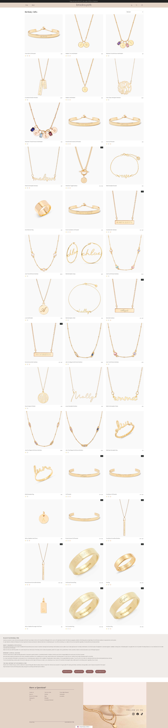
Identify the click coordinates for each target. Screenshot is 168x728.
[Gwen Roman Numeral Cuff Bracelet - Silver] (68, 143)
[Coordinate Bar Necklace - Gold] (106, 232)
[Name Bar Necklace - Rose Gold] (110, 320)
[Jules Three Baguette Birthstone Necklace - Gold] (66, 452)
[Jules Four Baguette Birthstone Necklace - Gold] (25, 452)
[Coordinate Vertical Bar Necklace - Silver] (108, 540)
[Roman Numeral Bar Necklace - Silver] (27, 364)
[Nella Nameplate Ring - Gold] (25, 496)
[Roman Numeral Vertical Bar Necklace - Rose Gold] (29, 584)
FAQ (30, 700)
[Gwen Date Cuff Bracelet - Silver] (27, 55)
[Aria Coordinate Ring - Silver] (68, 628)
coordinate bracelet (43, 654)
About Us (31, 694)
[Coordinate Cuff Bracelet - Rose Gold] (110, 496)
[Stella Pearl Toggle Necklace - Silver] (68, 188)
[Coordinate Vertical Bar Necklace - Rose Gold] (110, 540)
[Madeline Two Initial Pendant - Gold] (66, 55)
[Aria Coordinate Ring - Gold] (66, 628)
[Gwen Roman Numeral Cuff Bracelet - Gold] (66, 143)
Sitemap (46, 694)
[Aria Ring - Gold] (106, 584)
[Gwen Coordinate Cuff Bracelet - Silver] (68, 232)
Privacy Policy (31, 722)
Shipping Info (32, 698)
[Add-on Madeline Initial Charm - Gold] (25, 540)
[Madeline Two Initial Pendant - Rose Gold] (70, 55)
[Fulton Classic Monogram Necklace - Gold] (106, 99)
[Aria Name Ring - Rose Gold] (110, 628)
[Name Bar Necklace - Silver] (108, 320)
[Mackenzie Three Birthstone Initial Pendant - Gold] (25, 143)
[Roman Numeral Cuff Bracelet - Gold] (66, 540)
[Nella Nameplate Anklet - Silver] (68, 320)
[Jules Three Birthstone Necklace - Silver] (27, 276)
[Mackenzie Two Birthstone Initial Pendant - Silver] (108, 55)
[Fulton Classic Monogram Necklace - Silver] (108, 99)
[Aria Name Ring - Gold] (106, 628)
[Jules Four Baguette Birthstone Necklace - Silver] (27, 452)
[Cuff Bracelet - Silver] (68, 496)
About (33, 5)
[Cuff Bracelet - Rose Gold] (70, 496)
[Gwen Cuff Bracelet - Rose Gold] (110, 143)
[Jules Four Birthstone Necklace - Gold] (106, 276)
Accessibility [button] (62, 696)
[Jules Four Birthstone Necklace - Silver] (108, 276)
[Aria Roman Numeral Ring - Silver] (68, 584)
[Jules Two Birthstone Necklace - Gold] (106, 364)
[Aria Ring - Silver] (108, 584)
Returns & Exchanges (33, 696)
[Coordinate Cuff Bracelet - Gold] (106, 496)
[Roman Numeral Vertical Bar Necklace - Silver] (27, 584)
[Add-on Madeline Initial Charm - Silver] (27, 540)
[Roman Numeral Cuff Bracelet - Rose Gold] (70, 540)
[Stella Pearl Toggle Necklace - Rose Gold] (70, 188)
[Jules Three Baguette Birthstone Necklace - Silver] (68, 452)
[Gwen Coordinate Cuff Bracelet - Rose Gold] (70, 232)
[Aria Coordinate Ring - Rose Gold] (70, 628)
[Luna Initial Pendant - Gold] (25, 320)
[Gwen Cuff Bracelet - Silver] (108, 143)
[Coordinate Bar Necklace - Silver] (108, 232)
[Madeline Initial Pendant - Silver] (68, 99)
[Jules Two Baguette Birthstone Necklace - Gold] (66, 364)
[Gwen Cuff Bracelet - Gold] (106, 143)
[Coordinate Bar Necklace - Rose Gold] (110, 232)
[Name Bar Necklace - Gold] (106, 320)
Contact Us (31, 692)
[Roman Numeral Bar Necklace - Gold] (25, 364)
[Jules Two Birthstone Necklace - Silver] (108, 364)
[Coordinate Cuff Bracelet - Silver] (108, 496)
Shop (26, 5)
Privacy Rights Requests (64, 692)
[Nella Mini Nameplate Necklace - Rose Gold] (29, 188)
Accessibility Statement (49, 700)
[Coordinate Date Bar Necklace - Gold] (25, 99)
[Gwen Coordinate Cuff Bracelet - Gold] (66, 232)
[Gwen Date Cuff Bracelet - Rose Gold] (29, 55)
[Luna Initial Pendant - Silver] (27, 320)
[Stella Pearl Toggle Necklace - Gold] (66, 188)
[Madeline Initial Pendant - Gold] (66, 99)
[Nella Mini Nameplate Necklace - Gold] (25, 188)
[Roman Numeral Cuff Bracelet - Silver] (68, 540)
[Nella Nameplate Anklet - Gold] (66, 320)
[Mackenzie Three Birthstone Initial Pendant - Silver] (27, 143)
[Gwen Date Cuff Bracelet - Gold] (25, 55)
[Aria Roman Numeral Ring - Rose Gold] (70, 584)
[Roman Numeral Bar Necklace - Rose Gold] (29, 364)
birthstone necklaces (99, 640)
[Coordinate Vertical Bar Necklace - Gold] (106, 540)
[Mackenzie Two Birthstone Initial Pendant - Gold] (106, 55)
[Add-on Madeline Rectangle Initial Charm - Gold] (25, 628)
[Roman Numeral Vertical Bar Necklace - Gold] (25, 584)
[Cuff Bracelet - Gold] (66, 496)
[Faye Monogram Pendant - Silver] (27, 408)
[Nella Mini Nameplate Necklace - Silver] (27, 188)
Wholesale (46, 698)
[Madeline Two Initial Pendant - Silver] (68, 55)
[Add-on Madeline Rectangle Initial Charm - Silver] (27, 628)
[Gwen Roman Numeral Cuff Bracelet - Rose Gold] (70, 143)
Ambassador (62, 694)
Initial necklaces (56, 646)
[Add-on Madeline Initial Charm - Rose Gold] (29, 540)
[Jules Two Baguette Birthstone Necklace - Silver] (68, 364)
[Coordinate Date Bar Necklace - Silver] (27, 99)
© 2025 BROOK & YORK (69, 722)
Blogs (46, 696)
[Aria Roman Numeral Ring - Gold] (66, 584)
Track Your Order (48, 692)
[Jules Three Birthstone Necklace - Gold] (25, 276)
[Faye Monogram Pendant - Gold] (25, 408)
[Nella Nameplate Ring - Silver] (27, 496)
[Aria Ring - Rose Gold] (110, 584)
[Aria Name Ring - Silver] (108, 628)
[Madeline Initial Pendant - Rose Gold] (70, 99)
